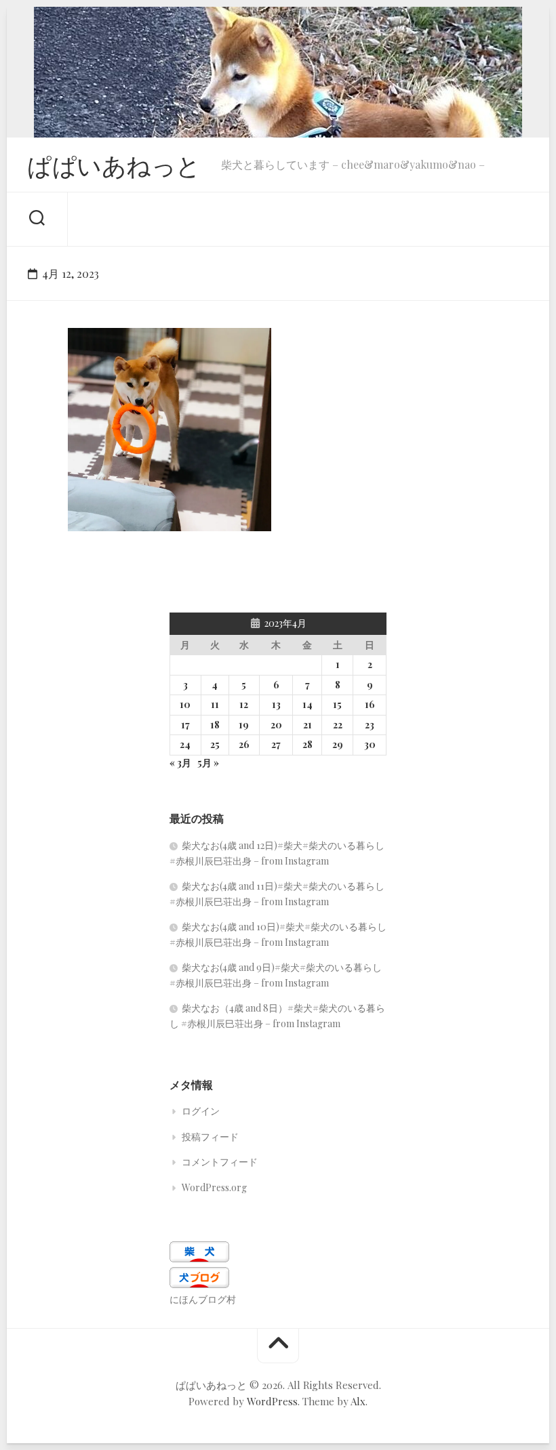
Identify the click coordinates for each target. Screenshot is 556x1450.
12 (243, 704)
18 (215, 724)
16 (370, 704)
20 (276, 724)
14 (307, 704)
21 (307, 724)
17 (185, 724)
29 (337, 744)
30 (370, 744)
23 (369, 724)
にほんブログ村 (203, 1299)
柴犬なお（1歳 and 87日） (145, 510)
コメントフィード (220, 1161)
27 (276, 744)
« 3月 (180, 762)
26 (244, 744)
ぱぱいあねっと (114, 164)
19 (244, 724)
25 (215, 744)
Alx (358, 1401)
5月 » (208, 762)
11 (215, 704)
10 (185, 704)
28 (307, 744)
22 (337, 724)
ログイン (201, 1110)
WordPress (272, 1401)
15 (337, 704)
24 (185, 744)
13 (276, 704)
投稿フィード (210, 1136)
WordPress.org (214, 1187)
